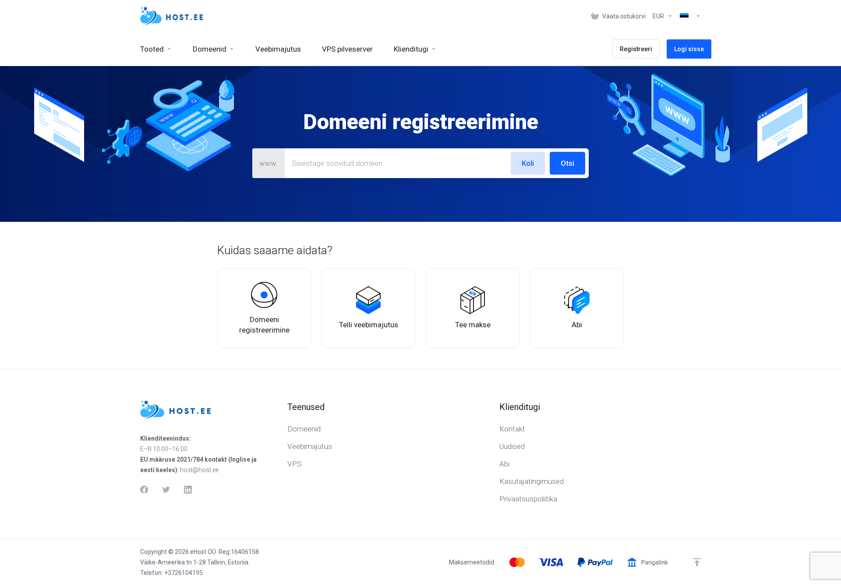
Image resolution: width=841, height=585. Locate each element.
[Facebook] (144, 489)
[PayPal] (595, 562)
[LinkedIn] (188, 489)
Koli (528, 163)
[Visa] (551, 562)
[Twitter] (166, 489)
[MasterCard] (517, 562)
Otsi (567, 163)
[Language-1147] (688, 16)
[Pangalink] (647, 562)
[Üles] (697, 562)
